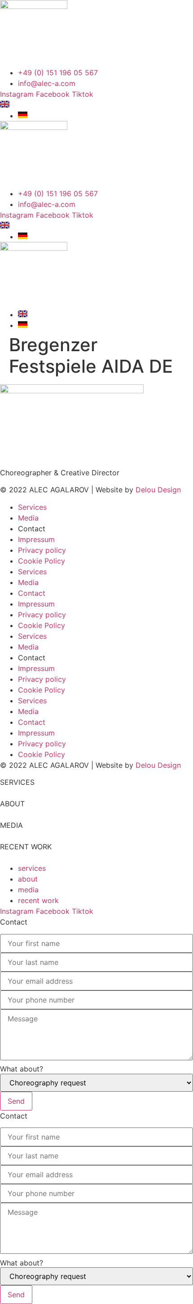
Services (32, 507)
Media (28, 517)
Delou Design (158, 489)
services (32, 868)
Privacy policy (42, 550)
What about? (21, 1068)
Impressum (36, 539)
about (28, 878)
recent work (38, 900)
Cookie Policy (41, 560)
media (28, 889)
